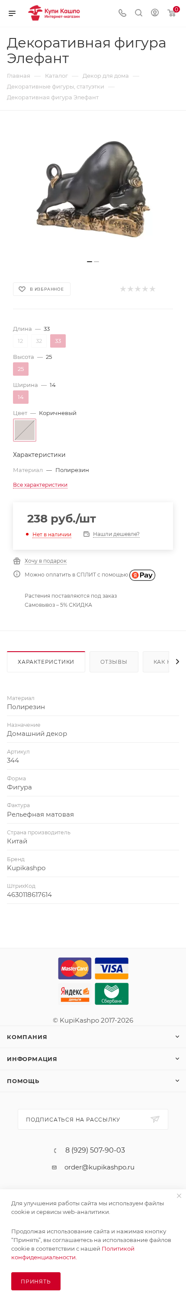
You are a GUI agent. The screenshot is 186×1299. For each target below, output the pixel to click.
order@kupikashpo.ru (99, 1167)
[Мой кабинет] (155, 14)
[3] (137, 289)
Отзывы (114, 662)
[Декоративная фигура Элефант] (93, 189)
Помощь (23, 1080)
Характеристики (46, 662)
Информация (32, 1058)
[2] (130, 289)
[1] (122, 289)
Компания (27, 1036)
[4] (144, 289)
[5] (152, 289)
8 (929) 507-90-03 (95, 1150)
